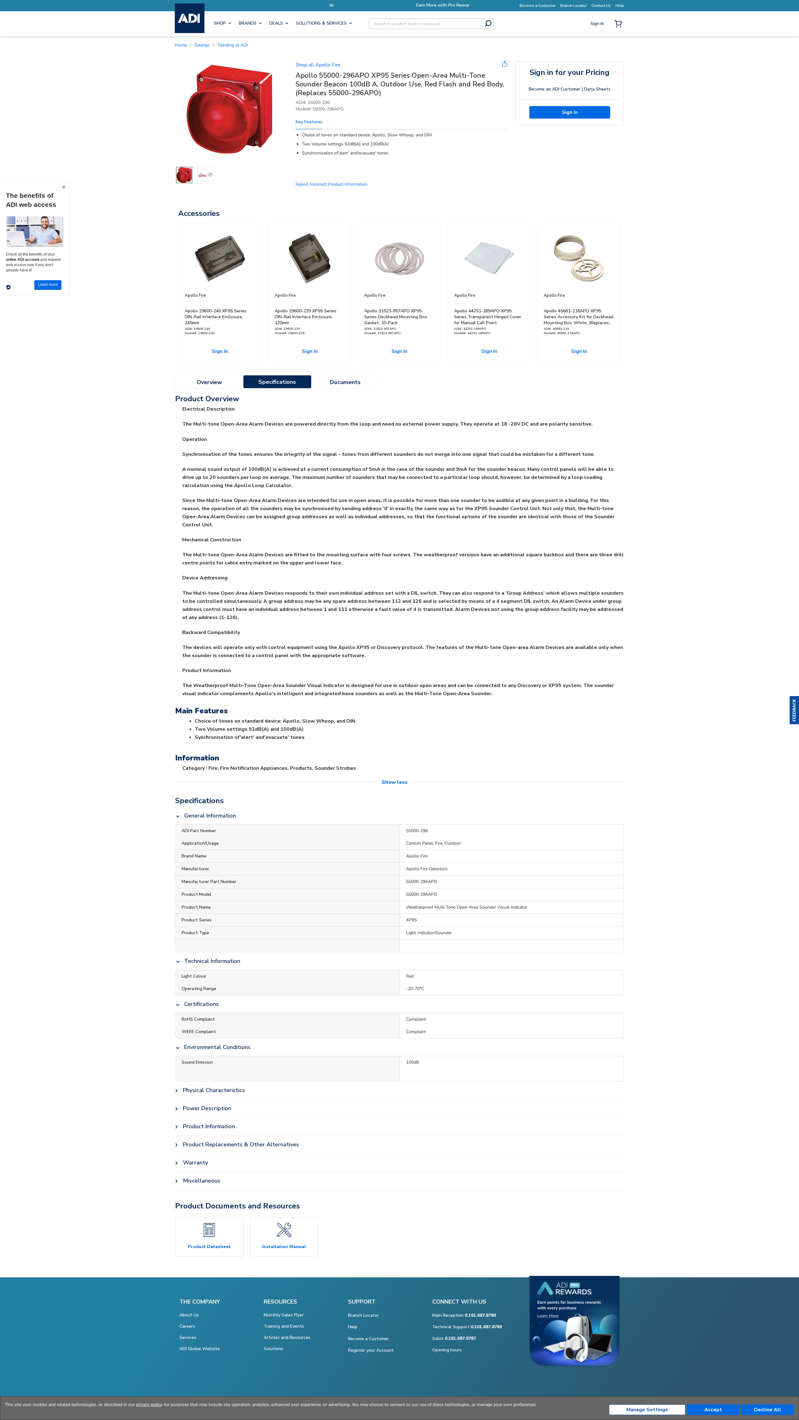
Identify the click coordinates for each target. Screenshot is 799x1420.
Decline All (767, 1409)
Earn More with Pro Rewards (399, 5)
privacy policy (149, 1405)
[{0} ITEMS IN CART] (620, 24)
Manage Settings (647, 1409)
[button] (794, 710)
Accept (713, 1409)
